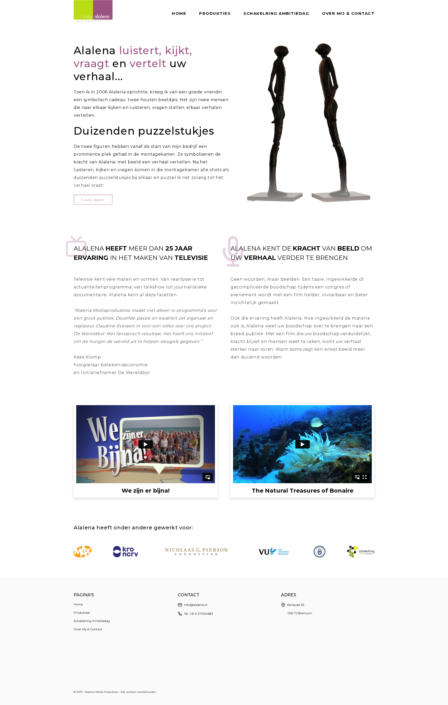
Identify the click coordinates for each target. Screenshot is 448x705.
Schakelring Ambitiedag (276, 13)
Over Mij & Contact (348, 13)
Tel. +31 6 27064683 (198, 614)
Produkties (214, 13)
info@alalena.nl (195, 605)
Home (179, 13)
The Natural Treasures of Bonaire (302, 491)
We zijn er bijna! (146, 491)
